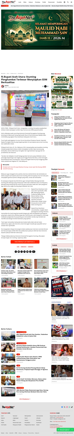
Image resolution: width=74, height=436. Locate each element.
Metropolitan (20, 387)
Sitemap (25, 433)
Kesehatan (30, 246)
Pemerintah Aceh (17, 422)
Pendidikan (60, 2)
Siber (7, 433)
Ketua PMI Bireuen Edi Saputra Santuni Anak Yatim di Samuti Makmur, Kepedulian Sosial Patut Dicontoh (62, 131)
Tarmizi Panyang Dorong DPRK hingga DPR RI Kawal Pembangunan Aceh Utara (65, 257)
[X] (21, 251)
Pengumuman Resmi (30, 424)
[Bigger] (48, 86)
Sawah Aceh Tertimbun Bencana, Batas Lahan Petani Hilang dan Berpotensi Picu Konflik (31, 380)
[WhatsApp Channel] (69, 407)
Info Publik (3, 424)
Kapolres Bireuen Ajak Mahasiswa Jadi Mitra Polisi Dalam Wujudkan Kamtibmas (65, 205)
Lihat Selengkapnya (24, 399)
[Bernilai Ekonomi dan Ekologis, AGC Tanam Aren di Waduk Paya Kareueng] (54, 185)
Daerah (3, 418)
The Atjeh (59, 109)
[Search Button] (67, 2)
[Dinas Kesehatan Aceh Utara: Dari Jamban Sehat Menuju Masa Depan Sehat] (41, 264)
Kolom (37, 424)
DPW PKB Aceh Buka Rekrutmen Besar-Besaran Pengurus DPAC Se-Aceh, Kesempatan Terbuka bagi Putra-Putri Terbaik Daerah (65, 264)
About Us (37, 433)
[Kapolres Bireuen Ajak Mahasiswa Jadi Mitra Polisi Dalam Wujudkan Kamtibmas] (54, 206)
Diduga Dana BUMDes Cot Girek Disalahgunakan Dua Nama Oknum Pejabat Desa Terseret (63, 118)
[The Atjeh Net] (8, 2)
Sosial (26, 418)
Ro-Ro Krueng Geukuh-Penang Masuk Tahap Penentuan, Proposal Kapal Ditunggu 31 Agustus (32, 368)
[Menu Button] (71, 2)
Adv (18, 246)
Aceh (19, 2)
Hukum (31, 2)
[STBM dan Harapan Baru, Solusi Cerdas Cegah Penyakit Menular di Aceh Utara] (41, 283)
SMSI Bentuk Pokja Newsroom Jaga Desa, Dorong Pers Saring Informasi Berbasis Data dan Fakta (32, 391)
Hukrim (26, 420)
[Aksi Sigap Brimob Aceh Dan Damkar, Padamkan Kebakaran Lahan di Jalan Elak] (8, 336)
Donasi (20, 433)
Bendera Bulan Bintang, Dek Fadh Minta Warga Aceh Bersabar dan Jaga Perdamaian (65, 250)
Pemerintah (51, 2)
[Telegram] (24, 251)
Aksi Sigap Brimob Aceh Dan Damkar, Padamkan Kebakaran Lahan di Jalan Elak (21, 6)
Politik (44, 2)
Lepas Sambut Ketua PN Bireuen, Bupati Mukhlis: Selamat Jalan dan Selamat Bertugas (64, 191)
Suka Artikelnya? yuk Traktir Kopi (24, 241)
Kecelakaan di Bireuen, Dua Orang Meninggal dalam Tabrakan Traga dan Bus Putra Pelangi (62, 137)
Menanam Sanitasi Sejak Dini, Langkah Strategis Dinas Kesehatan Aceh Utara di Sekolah (25, 272)
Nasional (15, 416)
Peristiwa (37, 2)
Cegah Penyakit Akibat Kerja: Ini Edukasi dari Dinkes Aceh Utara (25, 291)
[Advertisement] (37, 60)
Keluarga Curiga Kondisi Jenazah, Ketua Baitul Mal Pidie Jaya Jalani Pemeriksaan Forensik (65, 225)
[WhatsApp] (30, 251)
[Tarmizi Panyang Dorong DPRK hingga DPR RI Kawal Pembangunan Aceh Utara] (55, 258)
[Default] (45, 86)
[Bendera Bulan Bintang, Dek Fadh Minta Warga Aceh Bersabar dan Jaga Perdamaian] (55, 251)
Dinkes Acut (23, 246)
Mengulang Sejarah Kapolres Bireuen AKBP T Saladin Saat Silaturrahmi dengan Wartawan (63, 124)
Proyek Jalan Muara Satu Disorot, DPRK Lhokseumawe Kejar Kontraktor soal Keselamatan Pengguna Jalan (29, 358)
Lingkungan (15, 418)
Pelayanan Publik (17, 424)
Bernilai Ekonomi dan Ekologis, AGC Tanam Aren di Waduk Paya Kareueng (65, 184)
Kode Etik (11, 433)
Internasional (39, 416)
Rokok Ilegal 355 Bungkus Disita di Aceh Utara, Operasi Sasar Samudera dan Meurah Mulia (65, 218)
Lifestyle (38, 418)
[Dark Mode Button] (64, 2)
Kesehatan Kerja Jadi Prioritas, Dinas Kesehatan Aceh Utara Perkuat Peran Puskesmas (7, 291)
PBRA (16, 433)
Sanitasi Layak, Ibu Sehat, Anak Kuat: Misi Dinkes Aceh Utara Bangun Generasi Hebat (8, 272)
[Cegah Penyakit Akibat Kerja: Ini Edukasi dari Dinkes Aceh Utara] (25, 283)
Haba (2, 420)
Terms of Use (31, 433)
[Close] (72, 429)
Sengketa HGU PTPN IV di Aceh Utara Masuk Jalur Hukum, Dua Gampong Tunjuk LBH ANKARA (65, 232)
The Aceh (59, 298)
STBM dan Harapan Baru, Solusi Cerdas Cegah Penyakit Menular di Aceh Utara (41, 291)
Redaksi (2, 433)
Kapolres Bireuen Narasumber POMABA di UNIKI (64, 177)
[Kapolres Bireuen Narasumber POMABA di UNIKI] (54, 178)
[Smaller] (43, 86)
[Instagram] (67, 407)
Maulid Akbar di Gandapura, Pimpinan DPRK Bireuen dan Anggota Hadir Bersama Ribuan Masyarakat (65, 198)
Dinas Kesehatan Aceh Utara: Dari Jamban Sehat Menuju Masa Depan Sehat (41, 272)
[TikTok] (72, 407)
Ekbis (24, 2)
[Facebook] (19, 251)
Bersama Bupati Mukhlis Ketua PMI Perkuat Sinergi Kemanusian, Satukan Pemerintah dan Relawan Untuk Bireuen (31, 347)
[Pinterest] (27, 251)
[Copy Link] (16, 251)
